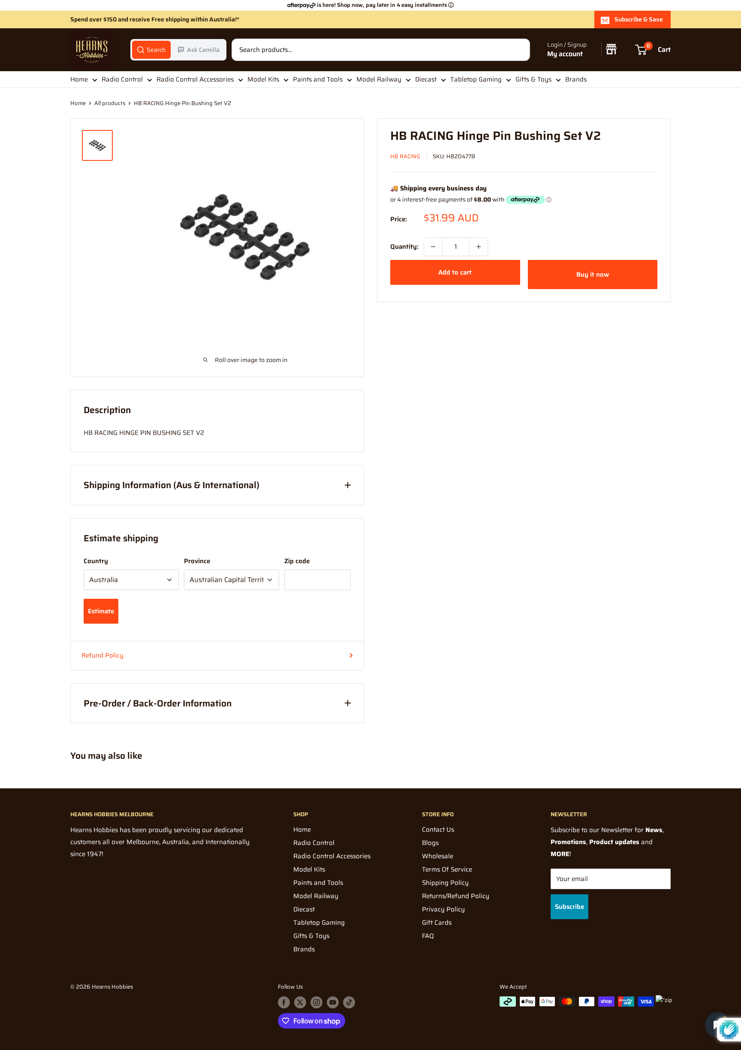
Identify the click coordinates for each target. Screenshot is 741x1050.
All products (109, 103)
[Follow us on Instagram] (316, 1002)
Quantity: (404, 246)
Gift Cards (437, 922)
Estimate (101, 611)
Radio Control (122, 79)
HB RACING (405, 156)
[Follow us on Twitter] (300, 1002)
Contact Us (438, 829)
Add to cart (455, 272)
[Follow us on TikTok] (349, 1002)
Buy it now (592, 274)
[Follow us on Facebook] (284, 1002)
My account (565, 54)
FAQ (428, 936)
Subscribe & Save (638, 19)
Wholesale (437, 856)
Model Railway (378, 79)
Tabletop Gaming (476, 79)
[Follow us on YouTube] (333, 1002)
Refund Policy (102, 655)
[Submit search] (519, 49)
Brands (576, 79)
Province (197, 561)
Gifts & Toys (533, 79)
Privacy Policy (443, 909)
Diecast (426, 79)
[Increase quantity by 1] (479, 247)
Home (79, 79)
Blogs (430, 843)
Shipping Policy (445, 883)
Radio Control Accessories (195, 79)
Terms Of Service (447, 869)
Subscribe (569, 907)
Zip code (297, 561)
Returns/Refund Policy (455, 896)
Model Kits (263, 79)
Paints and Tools (318, 79)
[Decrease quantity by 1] (433, 247)
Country (96, 561)
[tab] (151, 50)
